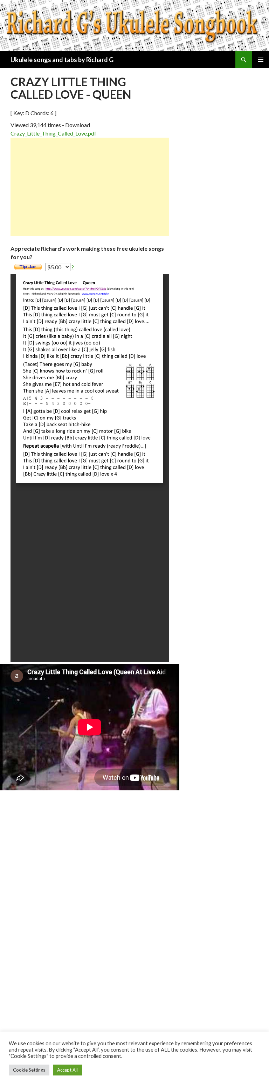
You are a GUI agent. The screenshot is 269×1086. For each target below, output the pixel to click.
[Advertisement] (90, 187)
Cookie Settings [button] (29, 1070)
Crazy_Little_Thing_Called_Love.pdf (53, 133)
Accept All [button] (67, 1070)
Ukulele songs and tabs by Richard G (62, 60)
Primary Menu (260, 59)
